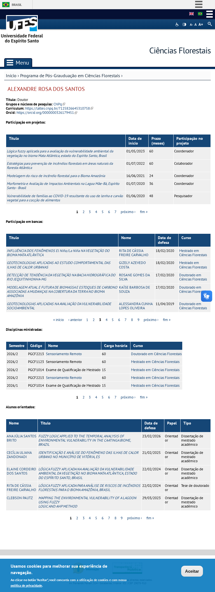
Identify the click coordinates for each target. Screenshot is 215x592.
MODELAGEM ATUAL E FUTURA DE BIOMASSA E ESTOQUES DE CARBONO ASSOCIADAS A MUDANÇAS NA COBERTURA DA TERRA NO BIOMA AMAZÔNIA (62, 291)
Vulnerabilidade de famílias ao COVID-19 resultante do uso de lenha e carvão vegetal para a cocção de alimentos (65, 198)
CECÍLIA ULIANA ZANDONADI (19, 454)
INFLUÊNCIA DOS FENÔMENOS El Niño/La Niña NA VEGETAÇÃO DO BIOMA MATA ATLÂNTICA (58, 252)
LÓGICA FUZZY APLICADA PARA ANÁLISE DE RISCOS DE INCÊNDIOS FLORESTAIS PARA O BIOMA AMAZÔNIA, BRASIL (89, 487)
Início (11, 75)
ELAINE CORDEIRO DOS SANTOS (21, 471)
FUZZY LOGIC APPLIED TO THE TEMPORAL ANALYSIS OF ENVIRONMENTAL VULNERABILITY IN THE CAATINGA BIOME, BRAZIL (84, 440)
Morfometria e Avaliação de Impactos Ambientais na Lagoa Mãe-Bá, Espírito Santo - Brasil (63, 185)
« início (58, 319)
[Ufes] (22, 27)
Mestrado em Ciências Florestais (193, 252)
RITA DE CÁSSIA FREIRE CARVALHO (133, 252)
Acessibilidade (178, 24)
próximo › (128, 211)
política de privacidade (26, 585)
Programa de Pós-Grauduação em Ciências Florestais (70, 75)
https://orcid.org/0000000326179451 (47, 112)
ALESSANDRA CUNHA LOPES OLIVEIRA (136, 305)
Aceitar (192, 571)
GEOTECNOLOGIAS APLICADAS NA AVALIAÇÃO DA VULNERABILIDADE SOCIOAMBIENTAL (59, 305)
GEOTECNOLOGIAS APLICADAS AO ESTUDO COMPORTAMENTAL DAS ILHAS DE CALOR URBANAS (58, 264)
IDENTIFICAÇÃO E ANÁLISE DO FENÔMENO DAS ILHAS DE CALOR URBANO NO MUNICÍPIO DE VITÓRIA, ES (88, 454)
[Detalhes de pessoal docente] (191, 13)
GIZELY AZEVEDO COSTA (132, 264)
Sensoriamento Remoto (64, 354)
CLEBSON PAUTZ (20, 498)
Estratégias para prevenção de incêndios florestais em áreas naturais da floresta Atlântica (60, 165)
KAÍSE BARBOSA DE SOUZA (134, 289)
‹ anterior (75, 319)
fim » (144, 211)
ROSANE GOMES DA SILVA (134, 277)
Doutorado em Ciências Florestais (193, 277)
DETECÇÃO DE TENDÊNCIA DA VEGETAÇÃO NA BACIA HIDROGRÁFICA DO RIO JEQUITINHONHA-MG (61, 277)
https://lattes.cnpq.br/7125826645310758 (59, 108)
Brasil (17, 5)
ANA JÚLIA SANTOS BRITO (21, 438)
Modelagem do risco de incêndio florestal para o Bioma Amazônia (56, 175)
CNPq (59, 104)
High (184, 25)
